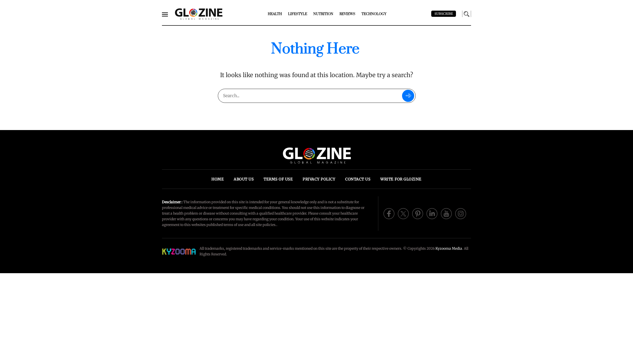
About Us (244, 179)
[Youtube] (446, 213)
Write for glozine (401, 179)
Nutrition (323, 14)
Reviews (347, 14)
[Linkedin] (432, 213)
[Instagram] (461, 213)
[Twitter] (403, 213)
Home (217, 179)
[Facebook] (389, 213)
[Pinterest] (418, 213)
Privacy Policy (319, 179)
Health (275, 14)
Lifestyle (297, 14)
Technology (374, 14)
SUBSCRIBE (443, 14)
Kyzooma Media (448, 248)
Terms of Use (278, 179)
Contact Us (357, 179)
